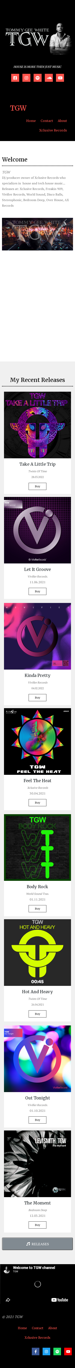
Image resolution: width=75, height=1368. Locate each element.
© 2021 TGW (12, 1316)
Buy (37, 486)
